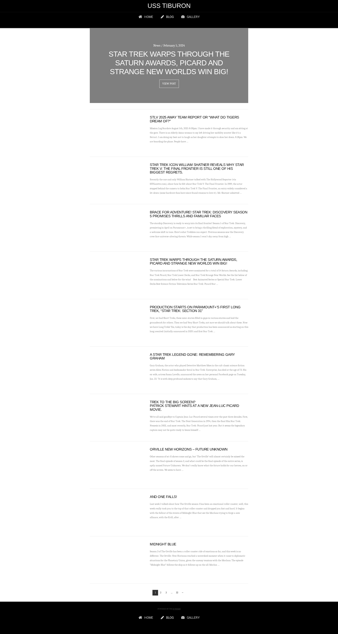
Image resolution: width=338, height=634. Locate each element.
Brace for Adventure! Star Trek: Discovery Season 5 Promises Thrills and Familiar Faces (198, 214)
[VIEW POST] (117, 132)
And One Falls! (163, 497)
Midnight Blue (163, 544)
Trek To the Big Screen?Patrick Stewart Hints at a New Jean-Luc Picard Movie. (194, 405)
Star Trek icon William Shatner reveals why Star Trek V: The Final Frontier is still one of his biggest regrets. (197, 168)
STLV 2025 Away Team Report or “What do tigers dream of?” (194, 119)
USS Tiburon (169, 6)
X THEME (177, 609)
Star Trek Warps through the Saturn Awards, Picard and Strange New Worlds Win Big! (193, 261)
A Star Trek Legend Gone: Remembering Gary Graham (192, 356)
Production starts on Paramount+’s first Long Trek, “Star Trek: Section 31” (195, 309)
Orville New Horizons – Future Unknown (188, 449)
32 (177, 592)
